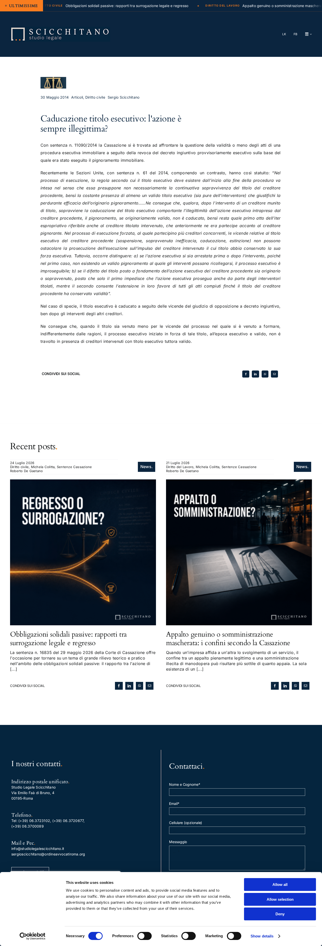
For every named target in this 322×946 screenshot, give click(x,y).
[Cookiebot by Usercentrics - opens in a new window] (33, 936)
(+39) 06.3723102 (34, 820)
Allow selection (280, 899)
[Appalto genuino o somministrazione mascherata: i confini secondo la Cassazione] (239, 482)
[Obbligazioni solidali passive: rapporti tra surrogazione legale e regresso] (83, 482)
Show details (262, 936)
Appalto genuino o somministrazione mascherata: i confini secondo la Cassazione (228, 639)
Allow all (280, 884)
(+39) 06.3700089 (27, 826)
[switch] (144, 936)
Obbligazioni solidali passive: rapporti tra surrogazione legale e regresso (68, 639)
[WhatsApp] (265, 374)
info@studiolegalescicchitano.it (37, 848)
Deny (280, 914)
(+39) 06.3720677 (68, 820)
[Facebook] (246, 374)
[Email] (274, 374)
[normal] (60, 28)
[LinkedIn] (255, 374)
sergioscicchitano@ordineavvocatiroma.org (48, 854)
